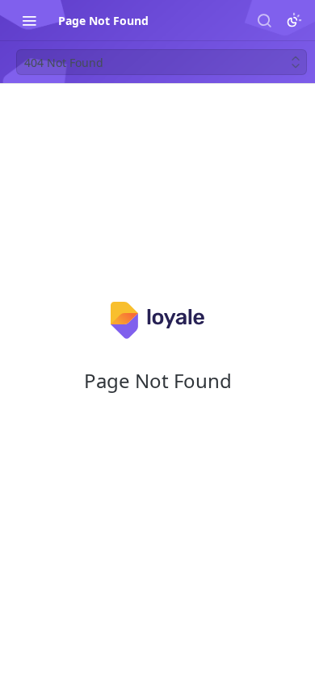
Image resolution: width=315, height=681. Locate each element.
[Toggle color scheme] (294, 20)
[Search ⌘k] (264, 20)
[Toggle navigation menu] (29, 20)
